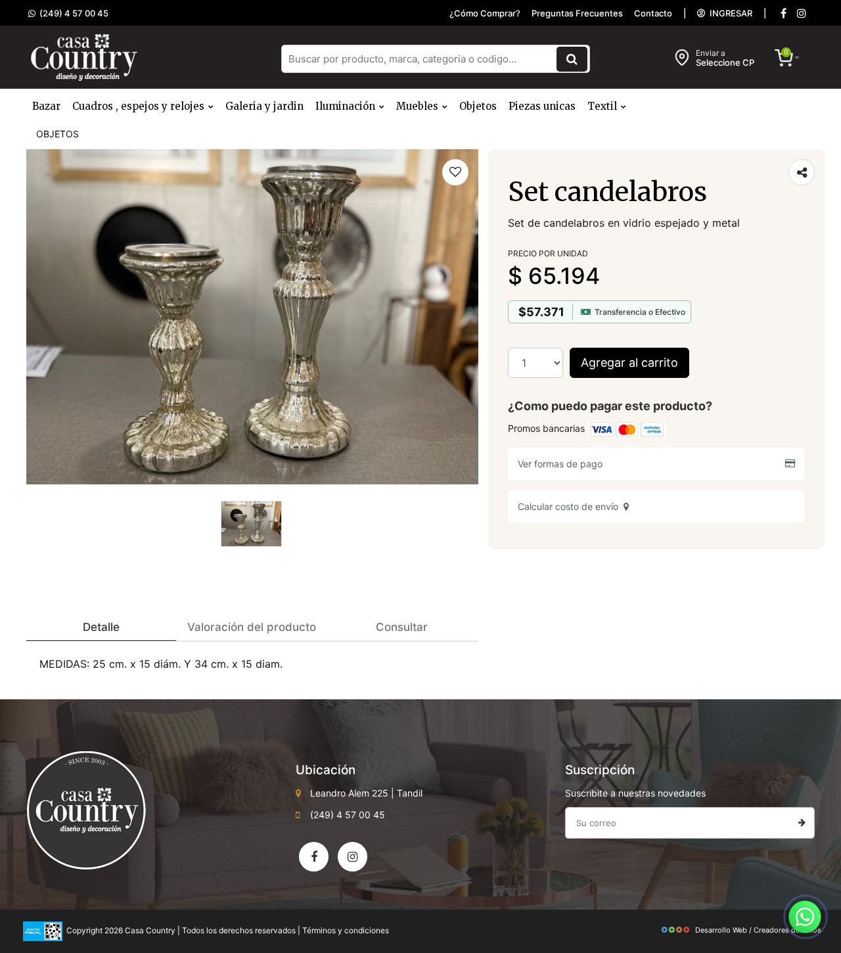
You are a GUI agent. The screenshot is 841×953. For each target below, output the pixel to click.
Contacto (653, 13)
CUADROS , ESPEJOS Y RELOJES (139, 106)
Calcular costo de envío (571, 506)
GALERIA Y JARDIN (264, 106)
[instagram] (801, 13)
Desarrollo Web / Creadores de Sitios (758, 930)
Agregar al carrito (629, 362)
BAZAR (46, 106)
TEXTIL (603, 106)
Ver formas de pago (563, 463)
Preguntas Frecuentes (577, 13)
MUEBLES (418, 106)
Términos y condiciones (345, 930)
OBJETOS (478, 106)
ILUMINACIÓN (346, 106)
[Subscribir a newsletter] (802, 823)
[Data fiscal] (42, 930)
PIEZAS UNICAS (542, 106)
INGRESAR (729, 13)
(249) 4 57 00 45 (71, 13)
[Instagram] (352, 857)
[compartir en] (801, 172)
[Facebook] (783, 13)
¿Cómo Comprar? (484, 13)
